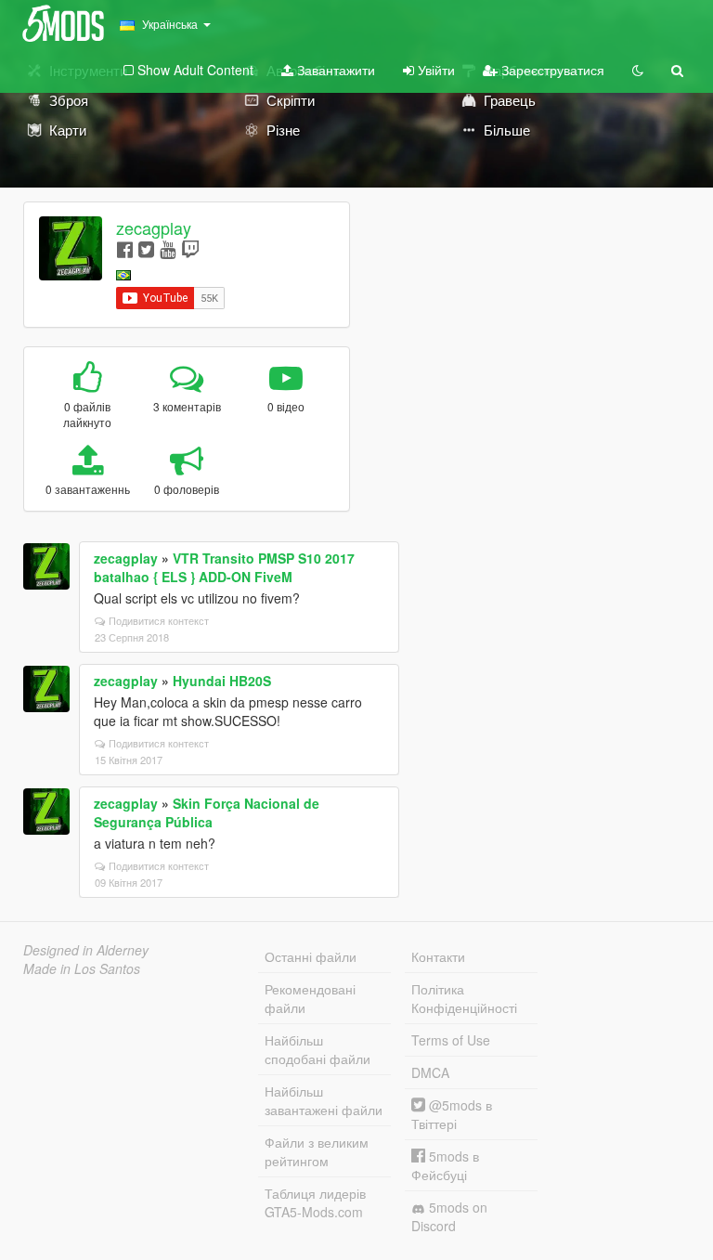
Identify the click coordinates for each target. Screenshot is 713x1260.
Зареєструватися (551, 69)
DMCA (430, 1072)
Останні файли (310, 956)
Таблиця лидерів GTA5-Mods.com (315, 1202)
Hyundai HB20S (222, 680)
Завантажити (334, 69)
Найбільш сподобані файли (317, 1049)
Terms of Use (450, 1040)
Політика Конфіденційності (464, 998)
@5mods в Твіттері (451, 1114)
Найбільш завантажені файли (323, 1100)
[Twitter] (146, 248)
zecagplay (153, 227)
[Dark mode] (637, 69)
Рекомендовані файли (310, 998)
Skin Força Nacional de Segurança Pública (206, 812)
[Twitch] (190, 248)
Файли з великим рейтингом (317, 1151)
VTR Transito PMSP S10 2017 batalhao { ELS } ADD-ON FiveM (224, 567)
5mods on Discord (449, 1216)
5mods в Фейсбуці (445, 1165)
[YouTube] (167, 248)
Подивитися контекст (159, 620)
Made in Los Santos (81, 968)
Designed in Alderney (86, 950)
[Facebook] (125, 248)
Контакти (438, 956)
